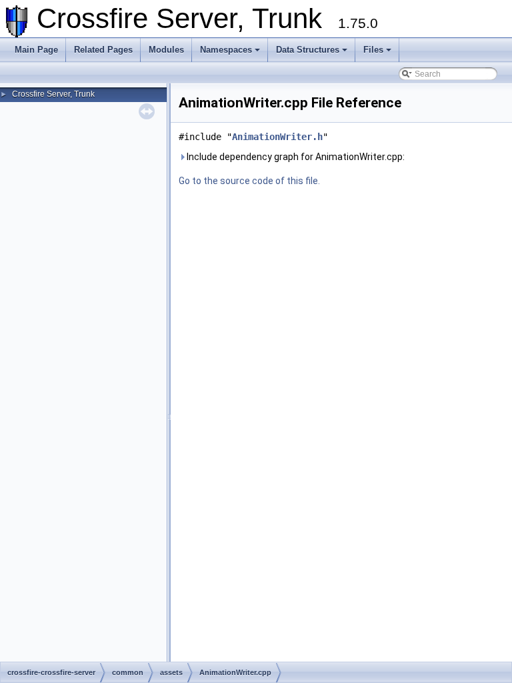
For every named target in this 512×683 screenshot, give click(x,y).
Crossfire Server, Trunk (53, 94)
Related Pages (103, 50)
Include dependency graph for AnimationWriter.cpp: (295, 156)
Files (373, 50)
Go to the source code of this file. (249, 180)
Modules (166, 50)
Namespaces (226, 50)
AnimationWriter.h (277, 136)
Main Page (36, 50)
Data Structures (307, 50)
